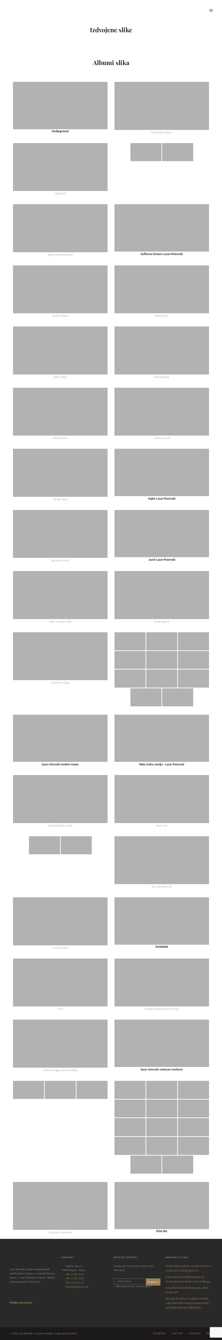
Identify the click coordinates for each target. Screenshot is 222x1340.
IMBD (209, 1333)
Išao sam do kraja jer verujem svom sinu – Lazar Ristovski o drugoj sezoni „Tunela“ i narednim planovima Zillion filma (188, 1303)
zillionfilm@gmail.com (76, 1287)
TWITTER (177, 1333)
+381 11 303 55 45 (74, 1274)
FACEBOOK (159, 1333)
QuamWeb (71, 1333)
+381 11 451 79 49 (74, 1278)
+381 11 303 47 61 (74, 1282)
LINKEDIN (194, 1333)
